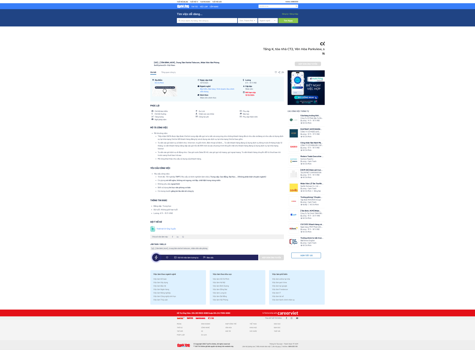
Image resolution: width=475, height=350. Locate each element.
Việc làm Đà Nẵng (220, 296)
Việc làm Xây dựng (160, 282)
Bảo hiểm (203, 89)
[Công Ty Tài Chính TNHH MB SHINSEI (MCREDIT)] (293, 215)
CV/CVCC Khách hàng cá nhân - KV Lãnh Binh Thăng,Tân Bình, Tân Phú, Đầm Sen (311, 224)
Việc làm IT (276, 293)
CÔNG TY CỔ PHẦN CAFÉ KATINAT (309, 132)
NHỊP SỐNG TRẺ (231, 324)
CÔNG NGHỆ (205, 327)
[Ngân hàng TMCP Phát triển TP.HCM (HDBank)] (293, 228)
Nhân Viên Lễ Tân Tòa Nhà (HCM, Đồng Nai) (311, 183)
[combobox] (207, 20)
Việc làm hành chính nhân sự (283, 300)
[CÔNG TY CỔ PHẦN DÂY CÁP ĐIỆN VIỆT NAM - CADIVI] (293, 147)
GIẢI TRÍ (228, 331)
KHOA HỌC (253, 327)
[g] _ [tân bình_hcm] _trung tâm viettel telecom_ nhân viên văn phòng (179, 248)
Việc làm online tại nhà (281, 279)
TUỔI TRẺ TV (194, 2)
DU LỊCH (204, 335)
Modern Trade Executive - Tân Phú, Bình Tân (311, 156)
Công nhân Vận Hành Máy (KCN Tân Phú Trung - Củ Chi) (311, 142)
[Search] (296, 6)
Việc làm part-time (279, 282)
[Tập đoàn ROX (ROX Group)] (293, 201)
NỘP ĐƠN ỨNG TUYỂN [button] (307, 64)
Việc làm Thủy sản (160, 300)
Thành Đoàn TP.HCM (291, 344)
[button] (276, 72)
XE (202, 331)
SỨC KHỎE (253, 331)
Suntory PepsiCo (306, 159)
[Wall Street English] (293, 242)
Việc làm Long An (219, 293)
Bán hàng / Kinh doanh (217, 89)
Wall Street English (307, 240)
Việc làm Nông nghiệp (162, 293)
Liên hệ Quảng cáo (248, 346)
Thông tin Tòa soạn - (276, 344)
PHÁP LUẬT (181, 335)
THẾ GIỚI (180, 331)
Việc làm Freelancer (280, 289)
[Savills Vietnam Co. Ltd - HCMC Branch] (293, 187)
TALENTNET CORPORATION (310, 172)
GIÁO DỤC (277, 324)
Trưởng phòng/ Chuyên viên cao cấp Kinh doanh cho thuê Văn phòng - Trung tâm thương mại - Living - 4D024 (310, 197)
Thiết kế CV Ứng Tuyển (166, 228)
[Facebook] (286, 318)
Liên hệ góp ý (276, 346)
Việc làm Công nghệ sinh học (164, 296)
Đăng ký (285, 14)
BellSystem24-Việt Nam (164, 65)
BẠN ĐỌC (277, 327)
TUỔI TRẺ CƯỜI (217, 2)
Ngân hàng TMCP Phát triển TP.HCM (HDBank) (310, 227)
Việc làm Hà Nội (219, 282)
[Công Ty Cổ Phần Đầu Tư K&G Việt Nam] (293, 119)
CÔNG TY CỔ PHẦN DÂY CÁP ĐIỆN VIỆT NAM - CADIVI (311, 145)
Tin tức (194, 6)
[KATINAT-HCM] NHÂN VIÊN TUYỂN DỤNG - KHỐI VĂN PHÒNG (311, 129)
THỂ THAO (253, 324)
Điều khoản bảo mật (263, 346)
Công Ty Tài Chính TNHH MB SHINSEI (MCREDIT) (311, 213)
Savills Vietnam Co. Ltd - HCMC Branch (309, 186)
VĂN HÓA (228, 327)
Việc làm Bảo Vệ (159, 286)
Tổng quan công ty (168, 72)
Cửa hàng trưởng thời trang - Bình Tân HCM (309, 115)
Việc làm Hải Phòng (220, 300)
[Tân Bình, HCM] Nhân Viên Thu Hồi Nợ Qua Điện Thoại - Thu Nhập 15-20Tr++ (311, 210)
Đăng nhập (294, 14)
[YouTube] (297, 318)
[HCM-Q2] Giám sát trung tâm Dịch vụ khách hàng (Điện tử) (311, 170)
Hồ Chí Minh (159, 83)
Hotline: (289, 346)
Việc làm (204, 6)
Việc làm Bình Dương (221, 286)
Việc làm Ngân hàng (161, 289)
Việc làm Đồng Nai (220, 289)
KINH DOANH (205, 324)
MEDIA (179, 324)
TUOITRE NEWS (205, 2)
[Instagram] (291, 318)
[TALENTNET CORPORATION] (293, 174)
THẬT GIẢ (277, 331)
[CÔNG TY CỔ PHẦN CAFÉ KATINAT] (293, 133)
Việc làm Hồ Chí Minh (221, 279)
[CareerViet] (287, 313)
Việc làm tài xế (278, 296)
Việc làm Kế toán (160, 279)
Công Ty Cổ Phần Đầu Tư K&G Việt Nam (311, 118)
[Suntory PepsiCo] (293, 160)
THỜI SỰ (179, 327)
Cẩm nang (214, 6)
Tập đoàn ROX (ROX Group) (310, 200)
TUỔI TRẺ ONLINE (182, 2)
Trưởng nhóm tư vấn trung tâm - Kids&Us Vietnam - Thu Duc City (311, 238)
